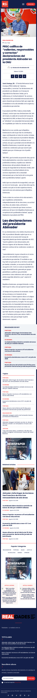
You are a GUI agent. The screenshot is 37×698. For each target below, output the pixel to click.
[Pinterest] (20, 76)
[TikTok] (16, 695)
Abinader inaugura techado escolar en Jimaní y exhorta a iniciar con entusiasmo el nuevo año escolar (18, 423)
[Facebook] (12, 76)
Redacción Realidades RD (21, 67)
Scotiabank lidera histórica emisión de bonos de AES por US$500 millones (20, 342)
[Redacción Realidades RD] (9, 68)
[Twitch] (20, 695)
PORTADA (8, 330)
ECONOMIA (8, 339)
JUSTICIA (5, 428)
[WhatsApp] (24, 76)
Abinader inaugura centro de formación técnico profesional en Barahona (18, 416)
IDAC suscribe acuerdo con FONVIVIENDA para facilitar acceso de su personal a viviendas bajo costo (9, 600)
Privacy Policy (18, 682)
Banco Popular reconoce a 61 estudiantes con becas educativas (19, 350)
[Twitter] (16, 76)
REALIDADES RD (8, 40)
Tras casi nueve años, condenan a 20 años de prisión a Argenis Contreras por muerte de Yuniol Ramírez (18, 432)
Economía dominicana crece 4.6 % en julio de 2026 (20, 358)
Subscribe (31, 678)
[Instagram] (12, 695)
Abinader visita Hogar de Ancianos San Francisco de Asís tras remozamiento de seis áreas (20, 334)
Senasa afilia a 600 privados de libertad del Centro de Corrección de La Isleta (27, 597)
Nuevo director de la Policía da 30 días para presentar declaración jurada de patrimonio (20, 365)
